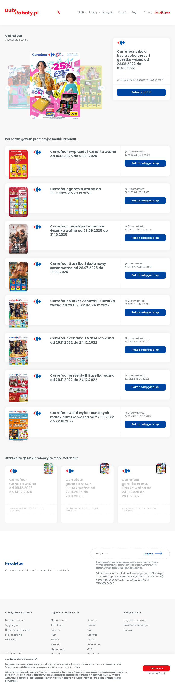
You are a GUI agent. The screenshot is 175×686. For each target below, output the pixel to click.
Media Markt (58, 649)
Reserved (93, 635)
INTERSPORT (94, 644)
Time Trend (57, 625)
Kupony (95, 12)
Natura (91, 639)
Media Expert (58, 620)
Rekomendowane (14, 620)
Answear (92, 620)
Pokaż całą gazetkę (145, 163)
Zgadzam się (156, 668)
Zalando (55, 644)
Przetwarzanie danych (136, 625)
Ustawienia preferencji (156, 673)
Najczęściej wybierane (17, 630)
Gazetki (123, 12)
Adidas (55, 639)
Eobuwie (55, 630)
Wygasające (12, 625)
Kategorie (109, 12)
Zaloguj (148, 12)
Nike (90, 630)
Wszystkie (10, 639)
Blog (133, 12)
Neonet (91, 625)
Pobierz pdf (141, 92)
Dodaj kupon (162, 12)
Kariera (128, 630)
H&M (53, 635)
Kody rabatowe (13, 635)
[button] (7, 88)
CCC (90, 649)
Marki (82, 12)
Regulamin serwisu (135, 620)
